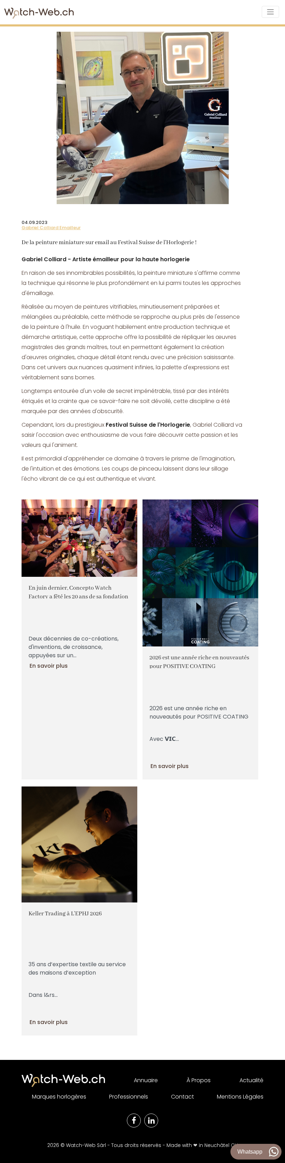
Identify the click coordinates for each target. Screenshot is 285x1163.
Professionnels (128, 1097)
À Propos (199, 1080)
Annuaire (146, 1080)
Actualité (251, 1080)
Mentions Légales (240, 1097)
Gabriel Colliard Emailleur (51, 227)
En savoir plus (49, 666)
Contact (182, 1097)
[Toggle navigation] (270, 12)
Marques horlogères (59, 1097)
